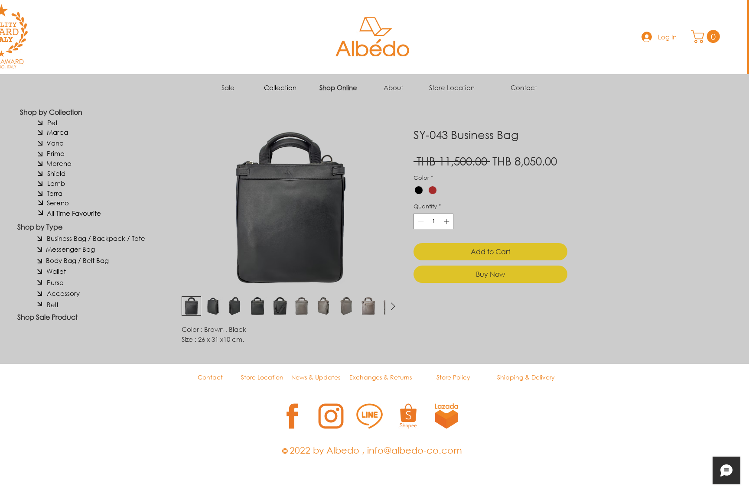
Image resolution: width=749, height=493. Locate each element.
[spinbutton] (433, 221)
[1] (292, 416)
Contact (524, 87)
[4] (408, 416)
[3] (369, 416)
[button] (707, 36)
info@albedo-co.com (414, 450)
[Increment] (447, 221)
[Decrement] (420, 221)
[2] (331, 416)
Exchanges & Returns (380, 377)
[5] (446, 416)
